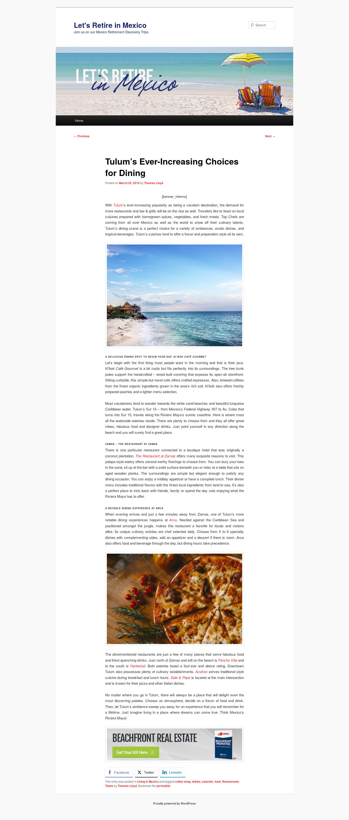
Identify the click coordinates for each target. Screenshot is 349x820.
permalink (163, 786)
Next (270, 136)
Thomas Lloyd (153, 183)
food (218, 781)
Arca (173, 519)
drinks (196, 781)
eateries (207, 781)
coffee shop (183, 781)
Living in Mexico (148, 781)
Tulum (118, 204)
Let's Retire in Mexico (110, 25)
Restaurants (230, 781)
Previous (82, 136)
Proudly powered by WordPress (174, 803)
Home (79, 120)
